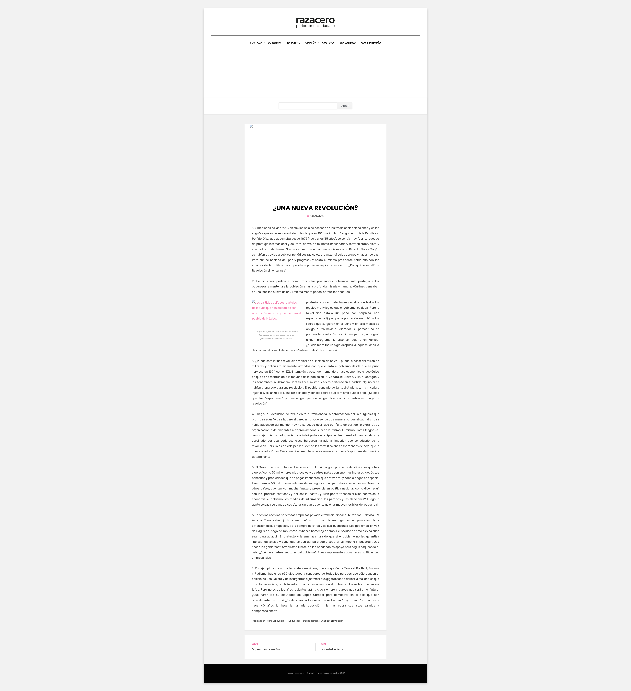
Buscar (344, 106)
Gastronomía (371, 42)
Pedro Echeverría (275, 621)
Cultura (328, 42)
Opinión (310, 42)
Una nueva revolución (332, 621)
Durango (274, 42)
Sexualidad (348, 42)
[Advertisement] (315, 70)
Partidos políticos (310, 621)
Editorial (293, 42)
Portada (256, 42)
